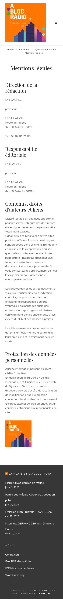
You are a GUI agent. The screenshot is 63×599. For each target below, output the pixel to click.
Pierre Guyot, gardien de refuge (24, 483)
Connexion (12, 554)
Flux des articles (18, 561)
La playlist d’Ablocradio (30, 473)
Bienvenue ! (24, 49)
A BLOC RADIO (41, 590)
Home (10, 49)
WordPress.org (14, 575)
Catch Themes (41, 593)
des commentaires (19, 568)
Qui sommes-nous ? (45, 49)
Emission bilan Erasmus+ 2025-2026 (28, 511)
